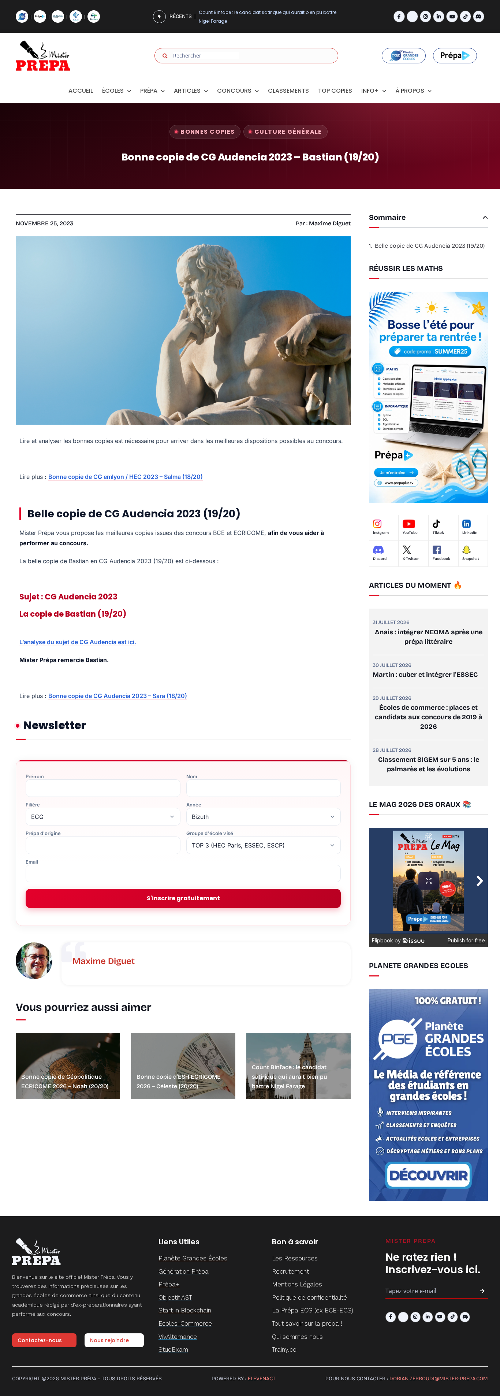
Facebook (441, 559)
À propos (409, 90)
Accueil (80, 90)
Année (194, 805)
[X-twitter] (412, 16)
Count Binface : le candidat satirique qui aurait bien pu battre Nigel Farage (267, 16)
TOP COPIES (335, 90)
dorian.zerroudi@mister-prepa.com (438, 1378)
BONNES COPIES (207, 132)
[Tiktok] (465, 16)
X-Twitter (411, 559)
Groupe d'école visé (209, 833)
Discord (380, 559)
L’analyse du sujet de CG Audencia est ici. (77, 642)
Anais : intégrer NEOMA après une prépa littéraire (428, 637)
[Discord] (478, 16)
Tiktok (438, 533)
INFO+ (370, 90)
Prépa (148, 90)
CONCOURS (234, 90)
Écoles (113, 90)
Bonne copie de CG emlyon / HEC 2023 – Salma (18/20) (125, 476)
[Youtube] (452, 16)
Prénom (35, 776)
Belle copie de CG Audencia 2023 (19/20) (430, 245)
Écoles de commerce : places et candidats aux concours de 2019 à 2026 (428, 717)
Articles (187, 90)
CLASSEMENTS (288, 90)
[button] (485, 217)
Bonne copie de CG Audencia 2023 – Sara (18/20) (117, 695)
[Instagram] (425, 16)
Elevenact (262, 1378)
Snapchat (470, 559)
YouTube (410, 533)
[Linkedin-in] (438, 16)
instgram (381, 533)
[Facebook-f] (399, 16)
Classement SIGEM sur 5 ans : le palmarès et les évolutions (428, 764)
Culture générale (288, 132)
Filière (33, 805)
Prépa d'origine (43, 833)
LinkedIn (469, 533)
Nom (191, 776)
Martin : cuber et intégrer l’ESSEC (425, 675)
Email (32, 862)
